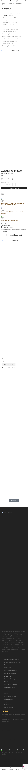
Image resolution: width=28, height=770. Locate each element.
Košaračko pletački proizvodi (10, 36)
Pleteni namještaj (7, 43)
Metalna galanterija (7, 46)
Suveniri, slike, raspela (8, 31)
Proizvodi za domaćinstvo (9, 29)
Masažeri (5, 20)
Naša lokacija (6, 747)
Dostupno (7, 182)
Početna (4, 3)
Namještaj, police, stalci (8, 22)
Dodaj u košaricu (15, 188)
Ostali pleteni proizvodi (8, 41)
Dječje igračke (5, 4)
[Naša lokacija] (4, 744)
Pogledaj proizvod (8, 364)
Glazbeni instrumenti (8, 17)
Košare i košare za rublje (9, 39)
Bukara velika (5, 359)
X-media (8, 754)
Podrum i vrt (6, 27)
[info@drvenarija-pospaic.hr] (4, 735)
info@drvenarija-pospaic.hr (10, 739)
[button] (14, 500)
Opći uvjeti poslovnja (7, 759)
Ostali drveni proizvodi (8, 24)
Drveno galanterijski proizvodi (15, 3)
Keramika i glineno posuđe (9, 34)
